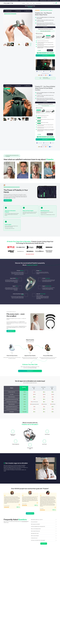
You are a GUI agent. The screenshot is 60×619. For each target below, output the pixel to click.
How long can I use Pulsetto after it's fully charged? (38, 540)
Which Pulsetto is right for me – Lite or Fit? (37, 519)
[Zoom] (31, 13)
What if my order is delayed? (35, 535)
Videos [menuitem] (34, 3)
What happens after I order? (35, 533)
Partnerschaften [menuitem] (38, 3)
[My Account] (54, 3)
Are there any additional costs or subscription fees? (38, 526)
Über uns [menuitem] (28, 3)
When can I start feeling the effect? (36, 528)
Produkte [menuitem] (23, 3)
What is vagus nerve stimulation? (35, 524)
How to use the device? (34, 521)
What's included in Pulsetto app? (35, 531)
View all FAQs (44, 543)
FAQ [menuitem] (31, 3)
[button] (8, 200)
